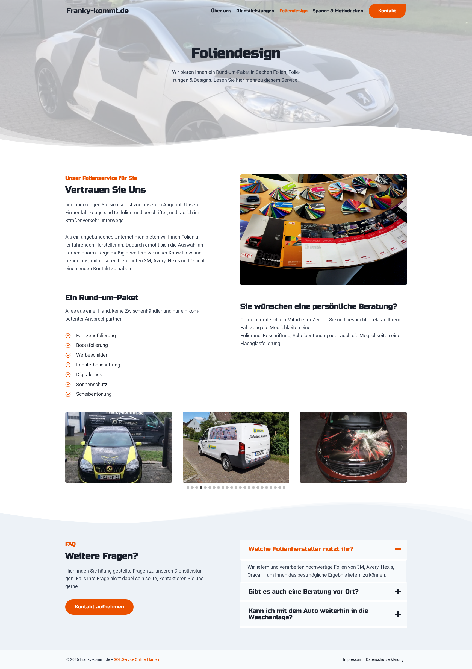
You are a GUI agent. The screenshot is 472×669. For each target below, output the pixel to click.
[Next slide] (402, 447)
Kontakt (387, 10)
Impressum (352, 659)
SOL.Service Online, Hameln (137, 659)
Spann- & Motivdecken (338, 10)
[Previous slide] (70, 447)
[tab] (188, 487)
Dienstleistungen (255, 10)
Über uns (221, 10)
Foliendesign (293, 10)
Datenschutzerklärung (385, 659)
